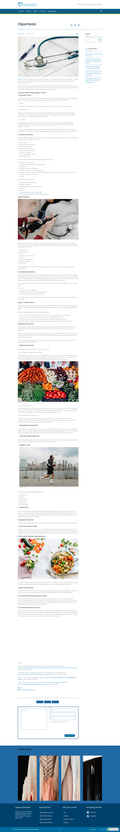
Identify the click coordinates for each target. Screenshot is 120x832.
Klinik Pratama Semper (46, 816)
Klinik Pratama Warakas (46, 822)
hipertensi (21, 690)
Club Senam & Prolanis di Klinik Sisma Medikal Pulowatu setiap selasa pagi (93, 73)
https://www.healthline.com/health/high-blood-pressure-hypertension (35, 674)
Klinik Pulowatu (21, 829)
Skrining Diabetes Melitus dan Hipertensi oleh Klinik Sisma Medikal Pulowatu (93, 80)
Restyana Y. (21, 33)
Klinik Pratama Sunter (46, 819)
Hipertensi (20, 79)
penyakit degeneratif (30, 690)
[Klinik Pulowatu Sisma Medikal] (27, 4)
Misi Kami (66, 822)
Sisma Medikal (35, 829)
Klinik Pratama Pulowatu (46, 812)
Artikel (21, 688)
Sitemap (66, 816)
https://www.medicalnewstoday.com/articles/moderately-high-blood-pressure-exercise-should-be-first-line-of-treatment (47, 667)
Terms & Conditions (69, 819)
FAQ (65, 812)
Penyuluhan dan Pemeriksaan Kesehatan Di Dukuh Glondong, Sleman (93, 61)
